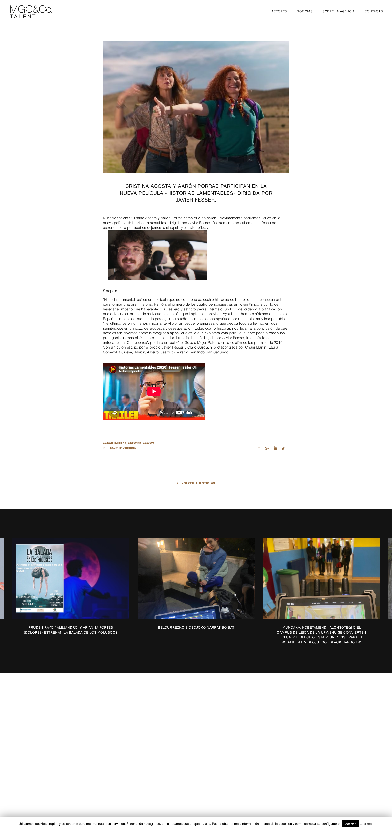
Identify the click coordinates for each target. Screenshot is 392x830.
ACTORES (279, 11)
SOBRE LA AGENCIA (339, 11)
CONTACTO (374, 11)
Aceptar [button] (350, 824)
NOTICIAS (305, 11)
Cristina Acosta (141, 443)
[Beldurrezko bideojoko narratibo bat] (196, 578)
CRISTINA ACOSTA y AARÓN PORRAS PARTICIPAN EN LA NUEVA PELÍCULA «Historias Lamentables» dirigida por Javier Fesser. (196, 193)
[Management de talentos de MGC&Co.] (31, 11)
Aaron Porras (114, 443)
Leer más (366, 823)
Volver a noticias (198, 483)
